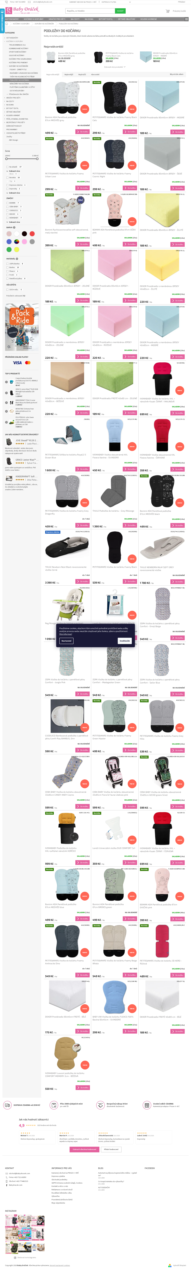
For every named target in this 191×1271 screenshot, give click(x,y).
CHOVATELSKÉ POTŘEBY (15, 133)
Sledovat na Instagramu (26, 1257)
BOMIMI (14, 203)
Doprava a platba (109, 2)
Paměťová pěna (17, 278)
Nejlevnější (69, 74)
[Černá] (24, 233)
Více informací (65, 634)
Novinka (14, 177)
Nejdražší (82, 74)
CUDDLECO (15, 210)
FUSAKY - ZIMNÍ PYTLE (18, 69)
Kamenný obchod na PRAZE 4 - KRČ (82, 2)
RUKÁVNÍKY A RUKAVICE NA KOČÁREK (24, 73)
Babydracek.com (15, 1185)
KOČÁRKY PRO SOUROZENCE (20, 59)
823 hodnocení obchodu (47, 1125)
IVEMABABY (15, 218)
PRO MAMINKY (11, 129)
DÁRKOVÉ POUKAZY (14, 126)
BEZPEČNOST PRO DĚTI (15, 122)
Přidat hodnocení (111, 1149)
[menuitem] (11, 19)
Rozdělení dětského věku (62, 1193)
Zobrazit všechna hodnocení (84, 1149)
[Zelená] (9, 249)
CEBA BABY (15, 206)
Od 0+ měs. (15, 289)
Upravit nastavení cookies (60, 1265)
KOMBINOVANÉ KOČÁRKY (18, 48)
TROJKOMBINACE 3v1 (17, 45)
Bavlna (14, 267)
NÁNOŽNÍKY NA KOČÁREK (19, 83)
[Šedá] (32, 241)
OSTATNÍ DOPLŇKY (17, 90)
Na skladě (15, 167)
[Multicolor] (16, 241)
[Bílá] (16, 233)
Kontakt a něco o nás (60, 1186)
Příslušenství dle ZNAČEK (19, 94)
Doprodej (14, 188)
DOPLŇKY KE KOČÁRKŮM (18, 66)
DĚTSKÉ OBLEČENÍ (13, 112)
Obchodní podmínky (59, 1179)
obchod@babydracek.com (19, 1173)
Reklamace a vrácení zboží (62, 1189)
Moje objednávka (58, 1203)
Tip (12, 181)
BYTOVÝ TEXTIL (12, 108)
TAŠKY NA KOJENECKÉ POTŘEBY (22, 76)
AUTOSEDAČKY (12, 38)
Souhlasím (125, 640)
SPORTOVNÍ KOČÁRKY (17, 52)
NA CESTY (10, 101)
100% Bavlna (16, 263)
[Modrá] (9, 241)
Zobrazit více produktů (113, 67)
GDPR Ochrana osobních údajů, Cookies (67, 1183)
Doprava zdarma (17, 185)
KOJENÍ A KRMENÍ (13, 115)
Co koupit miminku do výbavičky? (111, 1181)
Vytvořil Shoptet (179, 1265)
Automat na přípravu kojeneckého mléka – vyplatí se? (117, 1174)
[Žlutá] (16, 249)
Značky (9, 136)
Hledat (120, 11)
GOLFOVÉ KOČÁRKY (16, 55)
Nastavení (66, 640)
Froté (13, 275)
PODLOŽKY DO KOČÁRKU (19, 80)
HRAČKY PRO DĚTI (13, 98)
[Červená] (32, 233)
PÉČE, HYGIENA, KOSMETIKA (17, 119)
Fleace (13, 271)
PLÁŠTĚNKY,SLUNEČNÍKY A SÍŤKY (22, 87)
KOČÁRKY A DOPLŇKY (14, 41)
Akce (12, 174)
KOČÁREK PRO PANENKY (18, 62)
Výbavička (55, 1196)
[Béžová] (9, 233)
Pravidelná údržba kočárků (62, 1199)
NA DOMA (10, 105)
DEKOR (13, 214)
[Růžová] (24, 241)
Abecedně (95, 74)
